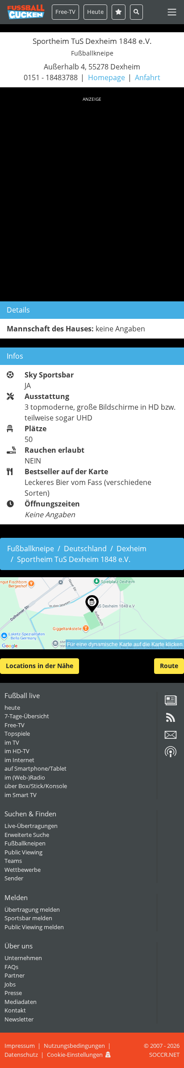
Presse (13, 993)
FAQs (11, 967)
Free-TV (65, 12)
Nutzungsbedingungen (74, 1046)
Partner (14, 975)
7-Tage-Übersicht (26, 716)
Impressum (19, 1046)
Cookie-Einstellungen (75, 1055)
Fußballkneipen (25, 843)
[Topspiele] (118, 11)
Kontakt (15, 1010)
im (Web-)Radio (24, 777)
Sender (13, 878)
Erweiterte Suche (26, 835)
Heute (95, 12)
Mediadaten (20, 1002)
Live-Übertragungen (31, 826)
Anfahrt (147, 77)
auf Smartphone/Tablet (35, 768)
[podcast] (170, 755)
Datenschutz (21, 1055)
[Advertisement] (92, 197)
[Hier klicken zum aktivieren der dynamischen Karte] (92, 613)
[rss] (170, 720)
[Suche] (136, 11)
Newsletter (18, 1019)
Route (169, 665)
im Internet (19, 760)
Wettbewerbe (22, 870)
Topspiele (17, 733)
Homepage (106, 77)
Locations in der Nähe (39, 665)
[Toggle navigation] (172, 12)
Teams (13, 861)
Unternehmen (23, 958)
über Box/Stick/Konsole (35, 786)
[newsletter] (170, 738)
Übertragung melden (32, 909)
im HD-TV (16, 751)
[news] (170, 703)
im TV (11, 742)
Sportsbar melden (28, 918)
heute (12, 707)
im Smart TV (20, 795)
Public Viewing (23, 852)
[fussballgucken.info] (25, 11)
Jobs (10, 984)
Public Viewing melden (34, 927)
